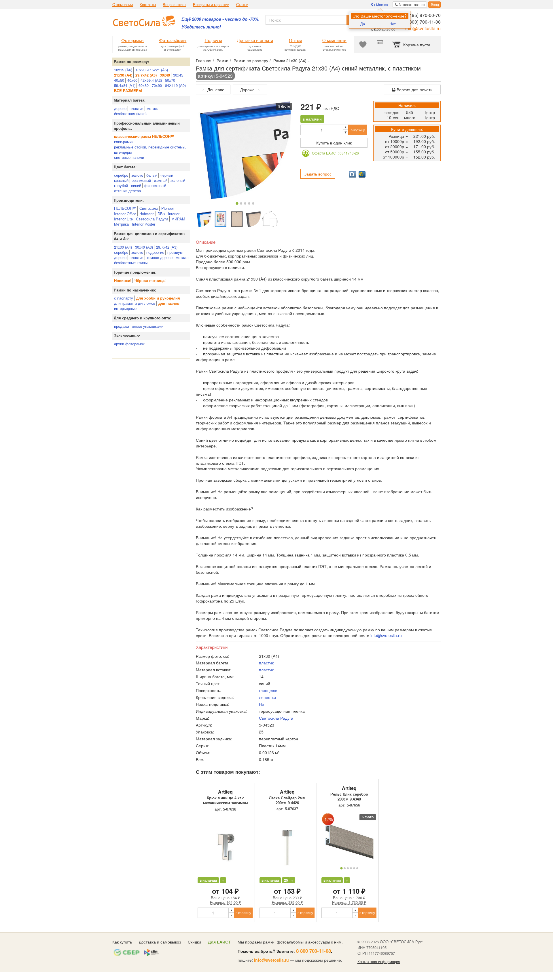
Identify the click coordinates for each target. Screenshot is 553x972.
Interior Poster (143, 224)
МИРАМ (178, 219)
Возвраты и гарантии (211, 4)
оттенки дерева (127, 190)
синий (136, 185)
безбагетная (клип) (130, 113)
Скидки (194, 942)
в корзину (358, 129)
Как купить (122, 942)
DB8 (161, 213)
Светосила (148, 208)
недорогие (155, 252)
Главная (203, 60)
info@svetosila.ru (423, 28)
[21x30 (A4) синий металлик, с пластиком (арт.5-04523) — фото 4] (253, 219)
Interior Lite (123, 219)
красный (121, 180)
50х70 (170, 80)
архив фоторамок (129, 343)
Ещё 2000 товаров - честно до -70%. (220, 19)
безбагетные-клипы (130, 262)
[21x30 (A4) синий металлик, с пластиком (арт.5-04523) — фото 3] (237, 219)
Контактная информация (378, 961)
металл (153, 108)
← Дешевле (213, 89)
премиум (175, 252)
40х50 (119, 80)
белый (151, 175)
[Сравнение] (380, 44)
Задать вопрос (318, 174)
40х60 (132, 80)
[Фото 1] (237, 203)
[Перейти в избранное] (363, 44)
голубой (121, 185)
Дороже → (250, 89)
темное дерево (160, 257)
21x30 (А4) (123, 247)
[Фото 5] (253, 203)
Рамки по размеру (251, 60)
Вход (434, 4)
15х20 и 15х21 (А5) (151, 70)
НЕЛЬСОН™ (125, 208)
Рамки (222, 60)
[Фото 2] (241, 203)
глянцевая (269, 690)
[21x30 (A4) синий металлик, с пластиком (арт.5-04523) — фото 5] (270, 219)
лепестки (267, 697)
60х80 (144, 85)
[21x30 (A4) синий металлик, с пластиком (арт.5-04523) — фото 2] (220, 219)
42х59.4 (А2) (151, 80)
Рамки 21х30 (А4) (289, 60)
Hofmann (146, 213)
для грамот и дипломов (134, 303)
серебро (121, 175)
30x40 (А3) (144, 247)
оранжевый (141, 180)
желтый (160, 180)
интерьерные (125, 308)
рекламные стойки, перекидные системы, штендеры (150, 149)
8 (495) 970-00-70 (422, 15)
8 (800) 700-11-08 (422, 21)
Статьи (242, 4)
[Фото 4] (249, 203)
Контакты (148, 4)
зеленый (178, 180)
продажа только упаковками (138, 326)
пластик (136, 108)
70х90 (157, 85)
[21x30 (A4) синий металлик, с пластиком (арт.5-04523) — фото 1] (204, 219)
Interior (173, 213)
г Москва (380, 4)
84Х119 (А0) (175, 85)
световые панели (129, 157)
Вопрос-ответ (174, 4)
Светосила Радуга (152, 219)
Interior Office (125, 213)
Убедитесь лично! (201, 27)
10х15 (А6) (123, 70)
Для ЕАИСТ (219, 942)
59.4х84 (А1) (124, 85)
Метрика (121, 224)
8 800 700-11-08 (313, 950)
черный (166, 175)
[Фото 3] (245, 203)
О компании (122, 4)
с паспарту (123, 298)
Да (362, 23)
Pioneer (167, 208)
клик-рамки (123, 141)
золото (137, 175)
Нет (392, 23)
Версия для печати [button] (414, 89)
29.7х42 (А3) (166, 247)
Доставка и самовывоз (160, 942)
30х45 (178, 75)
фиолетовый (155, 185)
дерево (120, 108)
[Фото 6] (357, 868)
